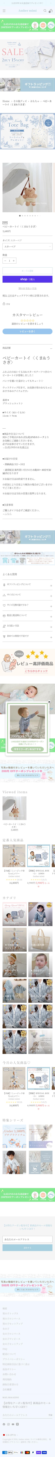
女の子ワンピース (11, 1338)
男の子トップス (10, 1313)
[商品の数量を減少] (13, 260)
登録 (50, 1415)
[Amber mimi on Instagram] (8, 1424)
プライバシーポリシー (14, 1359)
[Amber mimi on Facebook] (4, 1424)
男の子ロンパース (11, 1318)
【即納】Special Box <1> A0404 (38, 872)
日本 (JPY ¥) (11, 1435)
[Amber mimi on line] (17, 1424)
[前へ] (4, 3)
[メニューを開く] (4, 10)
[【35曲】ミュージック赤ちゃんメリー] (14, 855)
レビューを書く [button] (27, 331)
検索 (5, 1308)
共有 (8, 304)
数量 (5, 255)
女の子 (6, 1328)
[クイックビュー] (22, 863)
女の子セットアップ (13, 1344)
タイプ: (12, 240)
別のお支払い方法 (27, 288)
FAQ (5, 1349)
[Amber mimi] (27, 11)
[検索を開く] (45, 10)
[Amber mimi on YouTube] (13, 1424)
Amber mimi (23, 1439)
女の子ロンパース (11, 1333)
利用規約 (7, 1379)
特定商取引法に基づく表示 (16, 1364)
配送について (9, 1354)
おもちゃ (34, 101)
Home (6, 101)
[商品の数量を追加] (5, 260)
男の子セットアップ (13, 1323)
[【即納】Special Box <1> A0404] (38, 855)
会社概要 (7, 1389)
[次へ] (51, 3)
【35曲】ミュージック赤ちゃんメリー (14, 872)
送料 (10, 295)
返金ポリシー (9, 1369)
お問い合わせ (9, 1374)
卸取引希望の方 (10, 1384)
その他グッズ (20, 101)
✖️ (49, 701)
